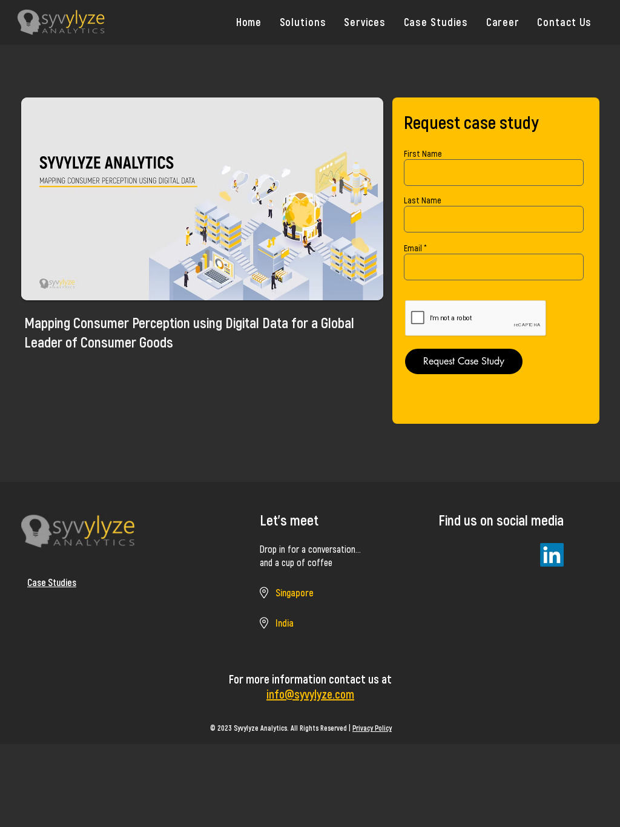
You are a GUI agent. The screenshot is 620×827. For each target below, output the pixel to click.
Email (413, 248)
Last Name (422, 200)
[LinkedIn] (552, 555)
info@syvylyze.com (310, 694)
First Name (423, 154)
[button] (302, 22)
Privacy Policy (372, 727)
